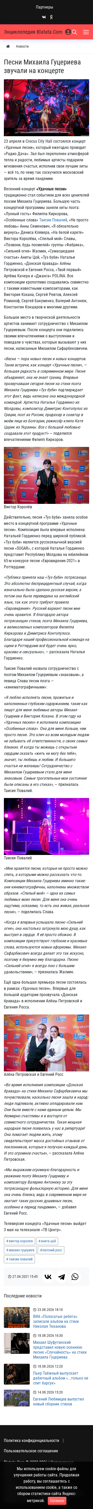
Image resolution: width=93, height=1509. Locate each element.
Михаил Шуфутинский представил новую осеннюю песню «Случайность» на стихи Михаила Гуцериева (60, 1350)
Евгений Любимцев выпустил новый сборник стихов (58, 1401)
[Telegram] (61, 1277)
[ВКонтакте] (48, 1277)
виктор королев (21, 1241)
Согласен (57, 1501)
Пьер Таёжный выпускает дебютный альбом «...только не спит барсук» (60, 1378)
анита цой (48, 1241)
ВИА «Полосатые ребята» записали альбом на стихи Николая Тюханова (56, 1321)
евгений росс (52, 1250)
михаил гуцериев (21, 1250)
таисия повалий (21, 1259)
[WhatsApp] (75, 1277)
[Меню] (86, 31)
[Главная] (8, 46)
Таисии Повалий (53, 219)
